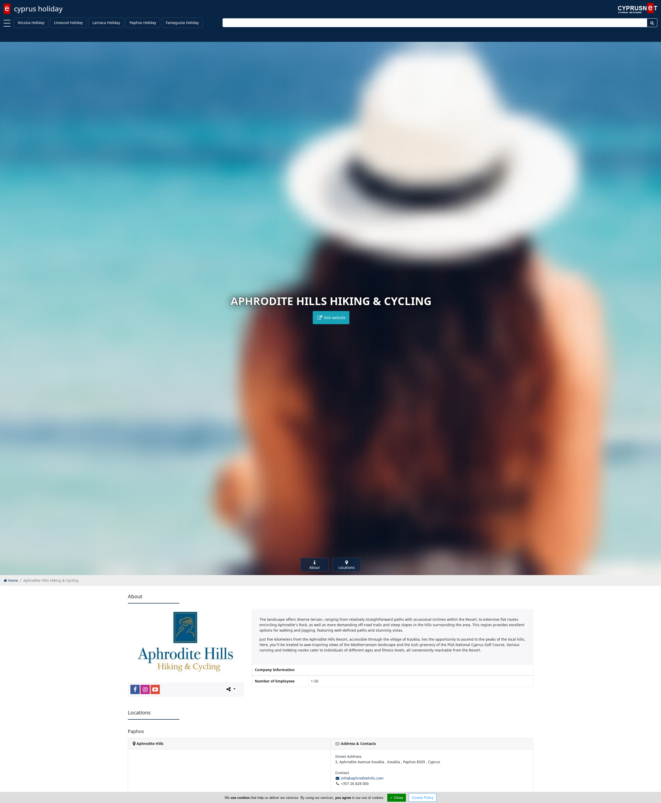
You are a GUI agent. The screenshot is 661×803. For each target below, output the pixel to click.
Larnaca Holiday (106, 23)
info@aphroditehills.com (361, 778)
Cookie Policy (423, 798)
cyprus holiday (38, 8)
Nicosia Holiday (31, 23)
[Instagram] (145, 689)
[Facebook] (135, 689)
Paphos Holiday (143, 23)
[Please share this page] (230, 689)
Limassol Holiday (68, 23)
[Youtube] (155, 689)
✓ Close (396, 798)
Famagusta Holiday (182, 23)
